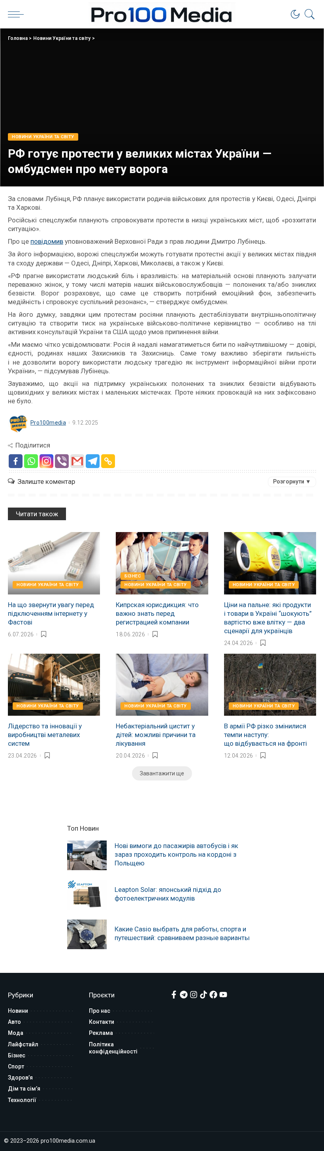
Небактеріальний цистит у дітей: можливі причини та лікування (156, 734)
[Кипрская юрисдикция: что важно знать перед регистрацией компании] (162, 563)
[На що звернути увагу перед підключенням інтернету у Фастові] (54, 563)
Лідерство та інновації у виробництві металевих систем (45, 734)
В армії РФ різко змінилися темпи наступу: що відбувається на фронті (265, 734)
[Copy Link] (108, 461)
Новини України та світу (62, 38)
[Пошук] (308, 14)
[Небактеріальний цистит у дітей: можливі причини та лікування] (162, 685)
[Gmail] (77, 461)
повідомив (46, 241)
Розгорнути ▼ (292, 481)
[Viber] (62, 461)
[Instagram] (46, 461)
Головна (18, 38)
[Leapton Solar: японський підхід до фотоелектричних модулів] (87, 895)
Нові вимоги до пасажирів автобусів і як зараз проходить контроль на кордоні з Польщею (176, 854)
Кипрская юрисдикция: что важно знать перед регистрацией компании (157, 613)
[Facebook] (16, 461)
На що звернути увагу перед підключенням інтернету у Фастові (51, 613)
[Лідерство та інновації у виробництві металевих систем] (54, 685)
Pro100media (48, 422)
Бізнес (132, 576)
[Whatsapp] (31, 461)
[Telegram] (93, 461)
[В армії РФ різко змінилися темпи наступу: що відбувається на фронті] (270, 685)
